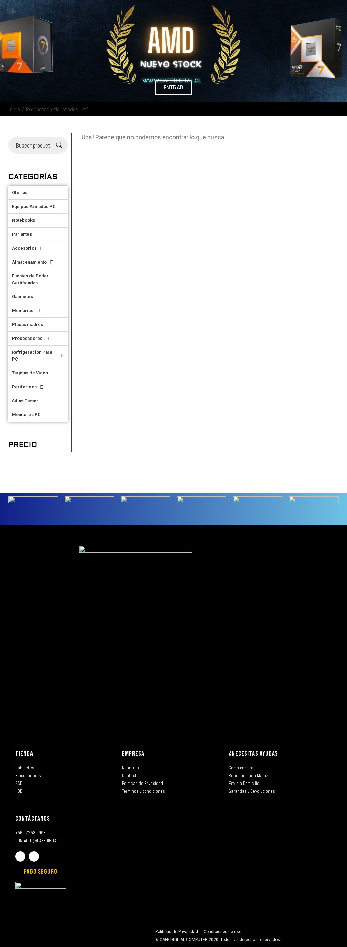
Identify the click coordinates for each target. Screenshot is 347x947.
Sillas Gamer (25, 400)
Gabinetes (22, 296)
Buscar (59, 145)
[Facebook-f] (20, 856)
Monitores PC (26, 414)
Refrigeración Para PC (32, 356)
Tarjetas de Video (30, 372)
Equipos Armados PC (34, 206)
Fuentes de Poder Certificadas (30, 279)
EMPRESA (133, 754)
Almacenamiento (29, 262)
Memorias (22, 310)
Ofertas (19, 192)
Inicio (14, 109)
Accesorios (24, 248)
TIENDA (24, 754)
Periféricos (24, 386)
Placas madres (27, 324)
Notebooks (23, 220)
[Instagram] (34, 856)
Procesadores (27, 338)
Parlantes (22, 234)
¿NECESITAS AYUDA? (253, 754)
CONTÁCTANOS (32, 819)
